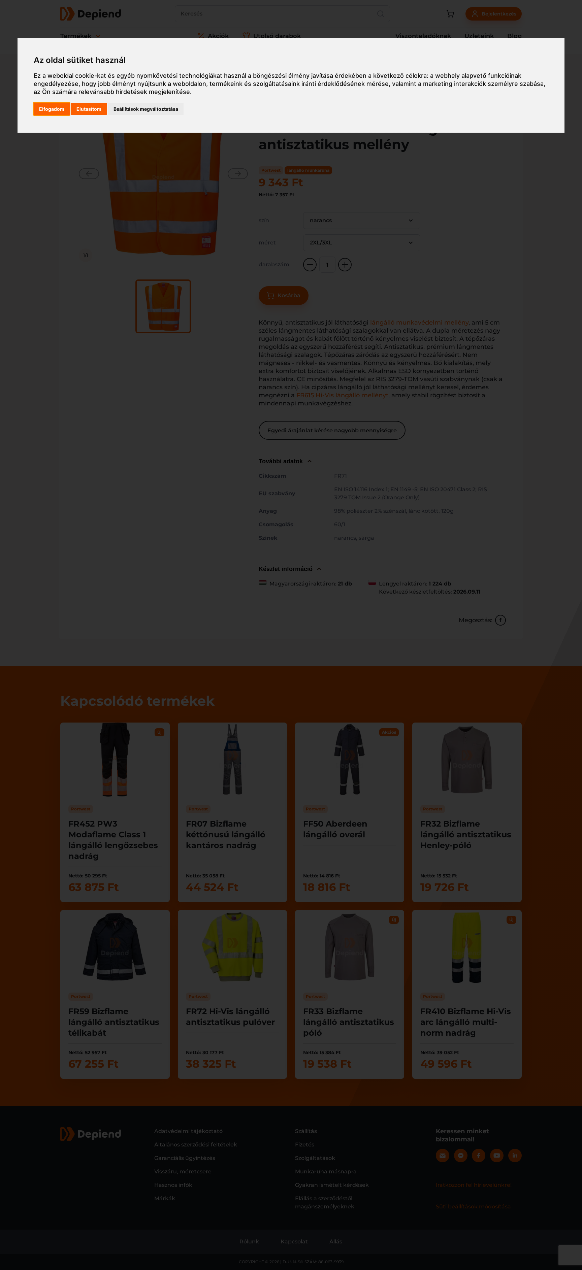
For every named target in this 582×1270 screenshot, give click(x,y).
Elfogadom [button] (51, 109)
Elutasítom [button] (88, 109)
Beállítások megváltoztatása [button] (146, 109)
